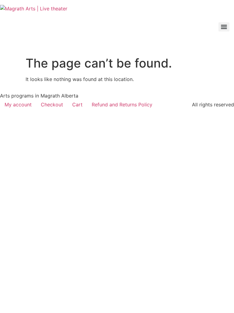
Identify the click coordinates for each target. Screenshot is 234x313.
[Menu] (223, 26)
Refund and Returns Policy (122, 104)
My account (18, 104)
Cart (77, 104)
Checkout (52, 104)
